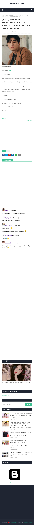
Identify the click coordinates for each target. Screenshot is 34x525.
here (10, 70)
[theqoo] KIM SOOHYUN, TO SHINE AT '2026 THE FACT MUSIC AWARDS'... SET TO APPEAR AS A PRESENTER (20, 434)
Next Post (29, 120)
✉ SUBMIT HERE (6, 395)
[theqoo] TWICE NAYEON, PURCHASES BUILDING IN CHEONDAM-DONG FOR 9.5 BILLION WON (21, 415)
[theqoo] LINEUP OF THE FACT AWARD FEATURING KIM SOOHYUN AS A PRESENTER (21, 454)
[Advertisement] (17, 135)
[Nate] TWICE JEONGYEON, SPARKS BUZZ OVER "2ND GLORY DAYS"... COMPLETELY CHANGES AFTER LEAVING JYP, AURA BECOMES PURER (20, 424)
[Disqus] (17, 228)
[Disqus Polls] (17, 184)
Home (3, 15)
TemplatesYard (13, 522)
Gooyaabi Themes (28, 522)
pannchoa (6, 32)
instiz (6, 15)
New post (4, 118)
